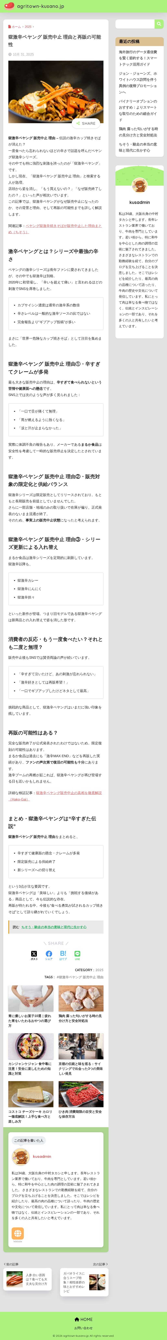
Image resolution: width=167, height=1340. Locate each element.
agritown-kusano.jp (40, 6)
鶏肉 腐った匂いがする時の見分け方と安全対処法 (138, 132)
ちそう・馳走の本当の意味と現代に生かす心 (138, 147)
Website (17, 1241)
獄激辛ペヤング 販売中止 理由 (81, 977)
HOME (86, 1319)
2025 (99, 970)
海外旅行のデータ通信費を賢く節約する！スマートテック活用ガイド (138, 58)
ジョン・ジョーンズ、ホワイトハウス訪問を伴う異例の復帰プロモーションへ (138, 83)
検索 (159, 24)
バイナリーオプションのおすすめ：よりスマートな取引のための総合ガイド (138, 110)
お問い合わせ (83, 1328)
